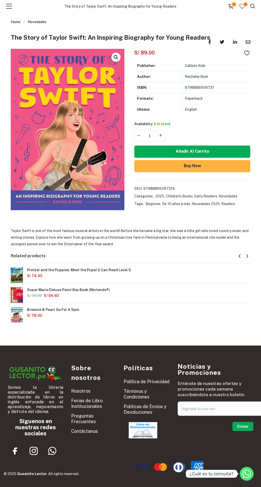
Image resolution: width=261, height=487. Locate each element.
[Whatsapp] (52, 450)
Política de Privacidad (146, 381)
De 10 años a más (176, 204)
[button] (116, 57)
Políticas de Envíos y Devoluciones (145, 409)
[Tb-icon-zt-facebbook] (15, 450)
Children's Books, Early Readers (191, 196)
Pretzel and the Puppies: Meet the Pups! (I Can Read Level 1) (79, 270)
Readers (228, 204)
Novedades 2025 (206, 204)
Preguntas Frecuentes (83, 418)
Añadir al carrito (192, 151)
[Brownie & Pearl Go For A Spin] (17, 315)
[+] (160, 136)
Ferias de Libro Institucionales (87, 403)
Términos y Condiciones (136, 394)
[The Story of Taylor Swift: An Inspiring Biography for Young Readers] (248, 41)
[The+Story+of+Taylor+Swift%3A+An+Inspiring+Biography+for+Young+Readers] (222, 41)
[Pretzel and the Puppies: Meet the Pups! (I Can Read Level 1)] (17, 275)
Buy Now (192, 165)
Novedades (37, 22)
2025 (159, 196)
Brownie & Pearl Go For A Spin (53, 310)
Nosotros (80, 391)
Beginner (153, 204)
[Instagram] (33, 450)
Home (15, 22)
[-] (138, 136)
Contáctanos (84, 431)
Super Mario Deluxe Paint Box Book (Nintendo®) (68, 290)
